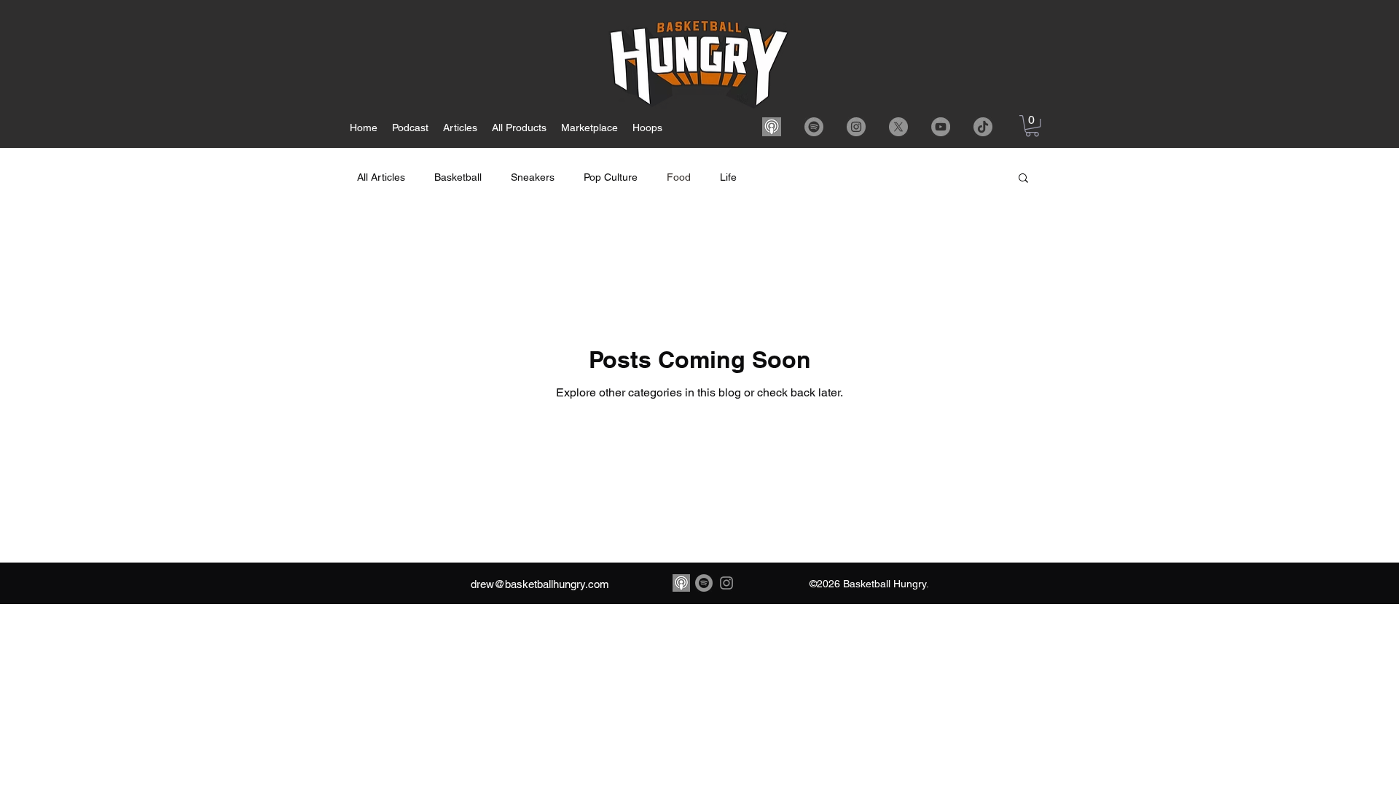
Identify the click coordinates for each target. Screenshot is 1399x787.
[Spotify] (813, 126)
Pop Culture (611, 177)
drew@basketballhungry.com (540, 584)
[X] (898, 126)
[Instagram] (856, 126)
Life (728, 177)
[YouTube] (940, 126)
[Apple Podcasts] (771, 126)
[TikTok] (982, 126)
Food (679, 177)
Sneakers (532, 177)
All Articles (381, 177)
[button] (1032, 125)
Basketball (458, 177)
